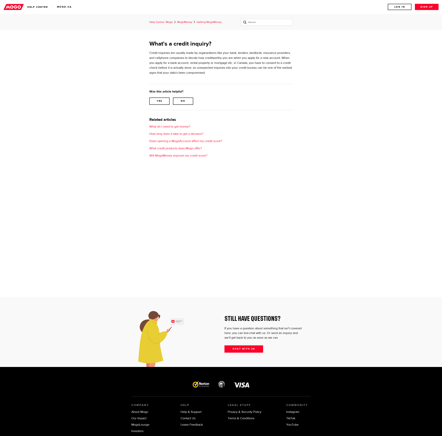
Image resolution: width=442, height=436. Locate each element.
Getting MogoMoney (209, 22)
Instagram (292, 412)
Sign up (426, 7)
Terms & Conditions (241, 418)
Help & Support (191, 412)
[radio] (159, 101)
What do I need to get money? (169, 126)
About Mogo (139, 412)
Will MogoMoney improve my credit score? (178, 155)
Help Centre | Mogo (161, 22)
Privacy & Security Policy (244, 412)
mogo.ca (64, 7)
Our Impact (138, 418)
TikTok (290, 418)
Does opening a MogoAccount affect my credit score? (185, 141)
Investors (137, 431)
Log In (399, 7)
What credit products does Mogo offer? (175, 148)
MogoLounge (140, 424)
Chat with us (244, 349)
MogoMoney (184, 22)
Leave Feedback (192, 424)
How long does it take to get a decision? (176, 133)
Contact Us (188, 418)
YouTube (292, 424)
